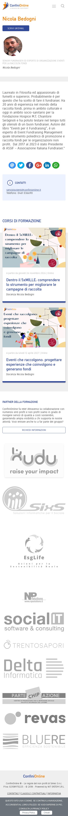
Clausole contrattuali (33, 793)
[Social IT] (34, 621)
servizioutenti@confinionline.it (23, 189)
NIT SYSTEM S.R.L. (56, 786)
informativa (54, 793)
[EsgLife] (34, 552)
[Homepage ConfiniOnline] (15, 6)
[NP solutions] (34, 597)
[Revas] (34, 718)
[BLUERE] (34, 741)
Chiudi (47, 813)
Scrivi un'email (16, 28)
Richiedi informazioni (34, 430)
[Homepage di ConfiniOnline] (34, 776)
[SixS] (34, 500)
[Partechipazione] (34, 695)
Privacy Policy (28, 813)
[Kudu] (34, 460)
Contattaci (13, 793)
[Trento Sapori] (34, 644)
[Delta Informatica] (34, 668)
